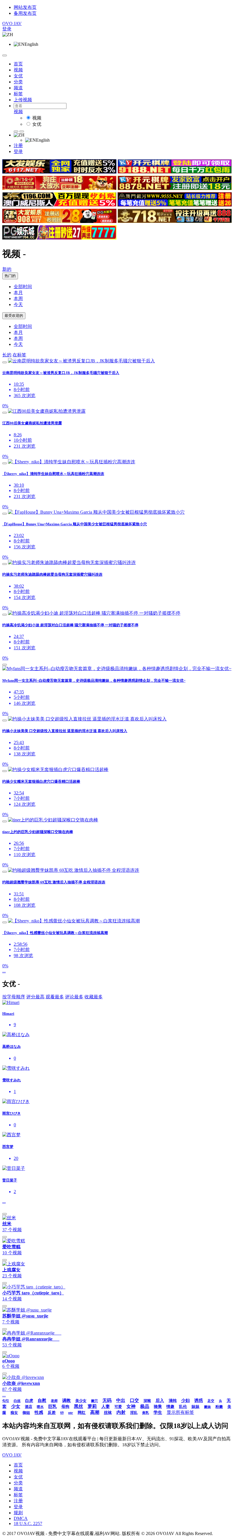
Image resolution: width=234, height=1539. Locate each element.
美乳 (145, 1413)
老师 (54, 1401)
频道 (18, 87)
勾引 (5, 1401)
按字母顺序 (13, 996)
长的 (6, 354)
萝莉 (92, 1406)
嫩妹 (207, 1407)
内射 (121, 1412)
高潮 (94, 1412)
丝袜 (108, 1412)
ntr (70, 1412)
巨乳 (52, 1406)
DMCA (21, 1518)
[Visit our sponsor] (59, 172)
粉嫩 (219, 1406)
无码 (107, 1400)
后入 (160, 1400)
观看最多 (55, 996)
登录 (6, 28)
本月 (18, 292)
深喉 (147, 1400)
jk (220, 1401)
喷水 (40, 1407)
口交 (134, 1400)
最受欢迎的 (14, 315)
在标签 (19, 354)
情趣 (170, 1406)
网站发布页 (25, 7)
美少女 (80, 1400)
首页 (18, 63)
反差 (52, 1412)
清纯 (173, 1400)
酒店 (28, 1406)
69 (62, 1413)
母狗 (65, 1406)
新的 (6, 269)
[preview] (4, 362)
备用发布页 (25, 13)
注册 (18, 145)
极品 (144, 1406)
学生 (158, 1412)
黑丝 (78, 1406)
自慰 (42, 1400)
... (4, 970)
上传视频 (23, 99)
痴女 (14, 1412)
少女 (15, 1406)
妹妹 (195, 1406)
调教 (66, 1400)
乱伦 (183, 1406)
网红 (82, 1412)
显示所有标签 (180, 1412)
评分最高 (35, 996)
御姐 (26, 1412)
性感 (39, 1412)
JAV (12, 23)
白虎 (29, 1400)
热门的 (10, 276)
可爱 (118, 1406)
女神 (131, 1406)
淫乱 (134, 1412)
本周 (18, 298)
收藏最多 (93, 996)
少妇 (185, 1400)
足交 (210, 1401)
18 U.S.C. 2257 (28, 1523)
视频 (18, 69)
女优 (18, 75)
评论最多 (74, 996)
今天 (18, 304)
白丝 (17, 1401)
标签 (18, 93)
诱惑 (198, 1400)
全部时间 (23, 286)
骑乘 (158, 1406)
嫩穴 (94, 1401)
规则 (18, 1512)
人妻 (105, 1406)
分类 (18, 81)
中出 (120, 1400)
